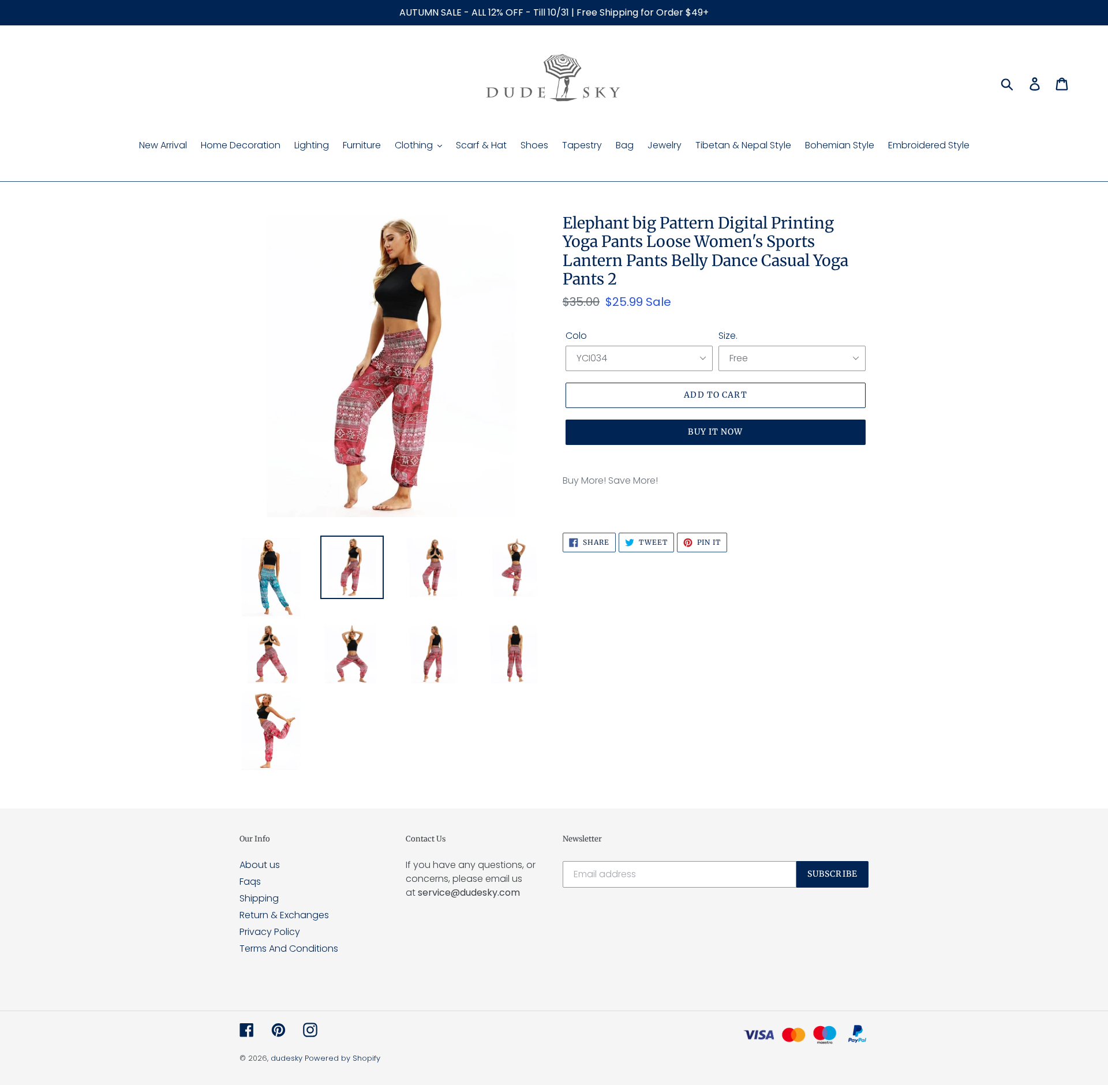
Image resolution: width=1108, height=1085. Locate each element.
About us (259, 864)
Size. (728, 335)
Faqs (250, 881)
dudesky (286, 1058)
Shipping (259, 898)
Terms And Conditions (288, 948)
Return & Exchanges (284, 915)
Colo (576, 335)
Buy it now (715, 431)
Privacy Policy (269, 931)
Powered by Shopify (342, 1058)
